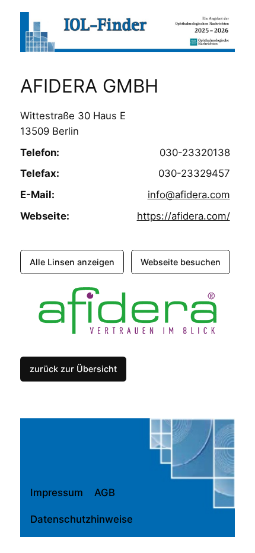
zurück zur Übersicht (73, 369)
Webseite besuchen (181, 262)
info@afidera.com (189, 195)
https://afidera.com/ (183, 216)
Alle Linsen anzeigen (72, 262)
